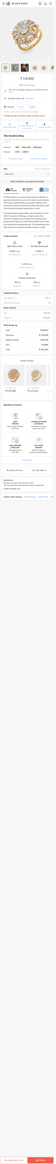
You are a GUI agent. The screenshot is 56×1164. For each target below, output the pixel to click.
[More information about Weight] (10, 318)
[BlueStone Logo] (17, 3)
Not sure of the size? (43, 169)
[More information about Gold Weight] (20, 255)
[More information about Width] (39, 286)
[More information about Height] (20, 286)
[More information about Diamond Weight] (46, 255)
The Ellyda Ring (10, 388)
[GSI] (44, 190)
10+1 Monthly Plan (13, 1160)
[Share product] (4, 58)
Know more (27, 460)
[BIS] (11, 190)
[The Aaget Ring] (36, 375)
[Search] (50, 3)
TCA (10, 92)
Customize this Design (38, 159)
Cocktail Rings (30, 497)
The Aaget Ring (33, 388)
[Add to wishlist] (49, 58)
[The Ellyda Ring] (14, 375)
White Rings (43, 497)
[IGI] (27, 190)
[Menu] (3, 3)
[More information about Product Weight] (33, 267)
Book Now (29, 98)
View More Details (15, 159)
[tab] (5, 67)
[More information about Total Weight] (14, 298)
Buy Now (40, 1160)
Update (32, 107)
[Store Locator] (40, 3)
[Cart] (45, 3)
